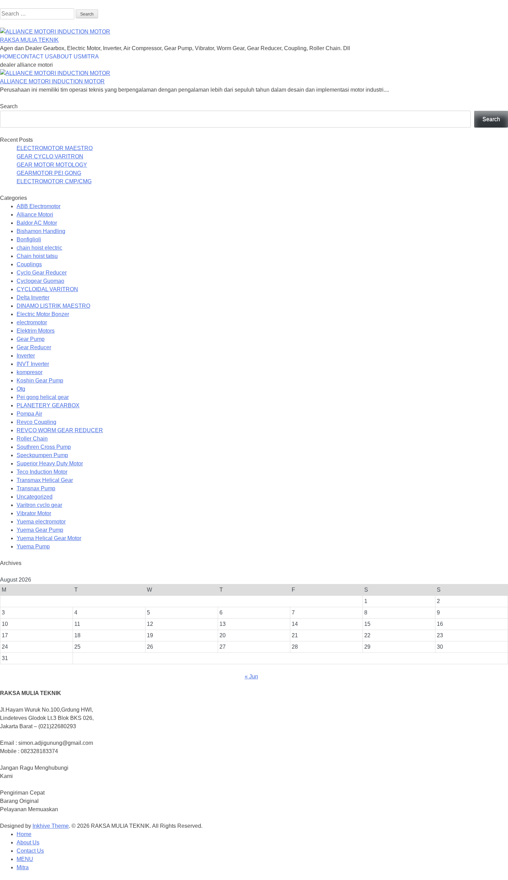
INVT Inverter (33, 364)
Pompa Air (29, 414)
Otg (21, 389)
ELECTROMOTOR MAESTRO (55, 148)
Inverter (26, 356)
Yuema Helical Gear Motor (49, 538)
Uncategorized (35, 497)
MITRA (90, 56)
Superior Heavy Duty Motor (50, 463)
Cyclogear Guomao (40, 281)
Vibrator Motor (34, 513)
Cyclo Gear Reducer (42, 273)
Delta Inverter (33, 297)
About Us (28, 842)
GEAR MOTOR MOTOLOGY (52, 165)
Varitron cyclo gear (39, 505)
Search (9, 106)
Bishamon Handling (41, 231)
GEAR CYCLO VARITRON (50, 156)
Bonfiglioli (29, 239)
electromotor (32, 322)
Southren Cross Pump (44, 447)
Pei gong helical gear (43, 397)
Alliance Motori (35, 214)
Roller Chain (32, 439)
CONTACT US (35, 56)
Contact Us (30, 851)
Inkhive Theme (50, 826)
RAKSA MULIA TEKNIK (29, 40)
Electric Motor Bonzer (43, 314)
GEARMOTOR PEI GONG (49, 173)
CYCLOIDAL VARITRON (47, 289)
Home (24, 834)
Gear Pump (31, 339)
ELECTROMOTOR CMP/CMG (54, 181)
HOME (8, 56)
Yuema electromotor (41, 522)
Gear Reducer (34, 347)
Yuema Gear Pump (40, 530)
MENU (25, 859)
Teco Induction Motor (42, 472)
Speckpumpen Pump (42, 455)
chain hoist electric (39, 248)
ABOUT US (67, 56)
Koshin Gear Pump (40, 380)
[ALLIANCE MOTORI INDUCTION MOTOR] (55, 73)
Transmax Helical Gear (45, 480)
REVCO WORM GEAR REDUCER (60, 430)
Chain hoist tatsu (37, 256)
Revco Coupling (36, 422)
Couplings (29, 264)
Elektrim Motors (36, 331)
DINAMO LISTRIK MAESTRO (53, 306)
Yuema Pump (33, 546)
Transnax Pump (36, 488)
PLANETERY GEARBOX (48, 405)
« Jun (251, 676)
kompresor (30, 372)
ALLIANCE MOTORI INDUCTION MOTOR (52, 81)
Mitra (23, 867)
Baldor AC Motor (37, 223)
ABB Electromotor (38, 206)
